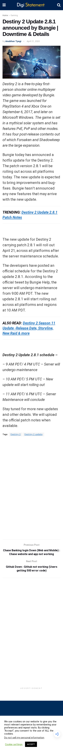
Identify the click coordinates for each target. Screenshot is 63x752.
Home (5, 15)
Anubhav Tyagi (13, 41)
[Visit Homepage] (31, 5)
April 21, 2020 (33, 41)
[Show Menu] (4, 5)
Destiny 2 (16, 434)
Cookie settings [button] (14, 744)
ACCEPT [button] (31, 744)
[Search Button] (58, 5)
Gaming (14, 15)
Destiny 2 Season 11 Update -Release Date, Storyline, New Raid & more (29, 328)
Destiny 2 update (34, 434)
